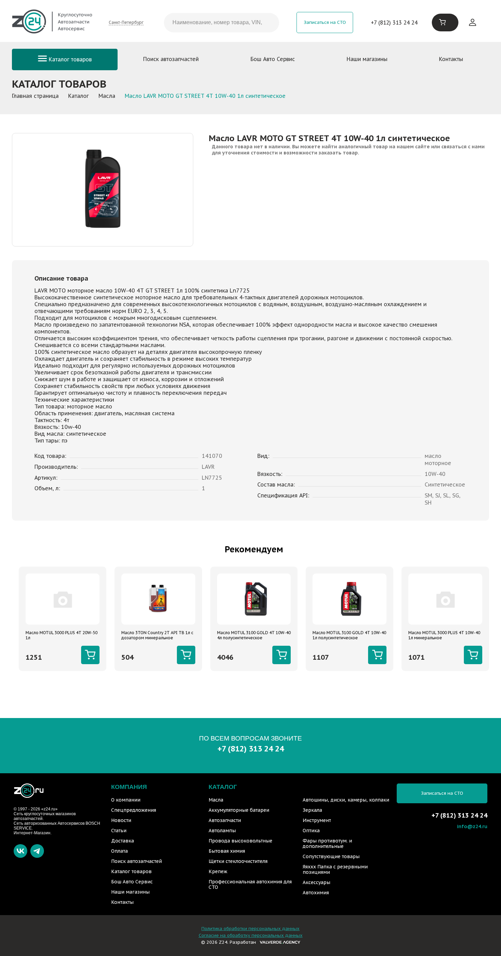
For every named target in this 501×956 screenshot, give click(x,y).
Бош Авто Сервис (272, 59)
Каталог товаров (69, 59)
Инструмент (317, 820)
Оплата (119, 851)
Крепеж (218, 871)
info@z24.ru (472, 826)
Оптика (311, 830)
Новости (121, 820)
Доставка (122, 841)
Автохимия (316, 893)
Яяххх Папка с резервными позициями (335, 869)
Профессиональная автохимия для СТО (250, 884)
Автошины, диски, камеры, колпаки (346, 800)
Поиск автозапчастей (171, 59)
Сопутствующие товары (331, 856)
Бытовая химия (227, 851)
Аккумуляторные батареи (239, 810)
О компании (125, 800)
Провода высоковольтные (240, 841)
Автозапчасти (225, 820)
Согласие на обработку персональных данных (251, 935)
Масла (216, 800)
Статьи (118, 830)
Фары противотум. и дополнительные (327, 843)
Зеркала (312, 810)
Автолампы (222, 830)
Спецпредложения (133, 810)
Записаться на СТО (325, 22)
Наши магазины (367, 59)
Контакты (451, 59)
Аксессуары (316, 882)
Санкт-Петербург (126, 22)
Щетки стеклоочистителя (238, 861)
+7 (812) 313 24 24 (394, 22)
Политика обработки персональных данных (250, 928)
